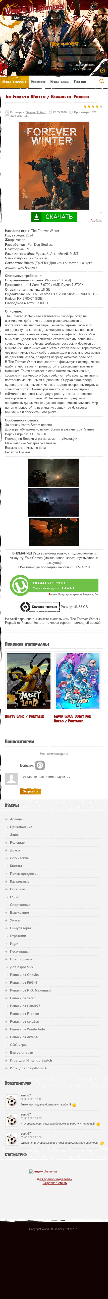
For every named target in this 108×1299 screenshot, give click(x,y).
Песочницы (19, 951)
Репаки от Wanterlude (27, 1029)
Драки (15, 850)
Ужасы (15, 920)
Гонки (14, 897)
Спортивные (20, 905)
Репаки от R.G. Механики (30, 990)
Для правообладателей (54, 1179)
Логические (19, 858)
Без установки (21, 1053)
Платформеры (21, 959)
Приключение (21, 827)
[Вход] (40, 765)
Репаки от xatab (22, 998)
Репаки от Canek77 (25, 1006)
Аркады (16, 819)
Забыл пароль (85, 64)
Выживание (19, 912)
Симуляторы (20, 928)
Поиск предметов (24, 874)
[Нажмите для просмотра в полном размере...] (53, 486)
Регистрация (82, 69)
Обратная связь (55, 1183)
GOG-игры (18, 1045)
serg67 (26, 1095)
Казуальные (19, 881)
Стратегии (18, 936)
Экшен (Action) (36, 112)
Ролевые (17, 842)
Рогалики (17, 889)
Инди (14, 944)
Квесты (16, 866)
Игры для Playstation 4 (28, 1068)
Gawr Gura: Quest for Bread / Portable (72, 718)
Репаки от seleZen (24, 1021)
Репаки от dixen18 (24, 1037)
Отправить (30, 791)
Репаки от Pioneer (24, 1014)
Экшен (15, 835)
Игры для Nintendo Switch (31, 1060)
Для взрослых (21, 967)
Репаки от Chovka (24, 975)
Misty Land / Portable (24, 716)
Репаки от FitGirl (23, 982)
